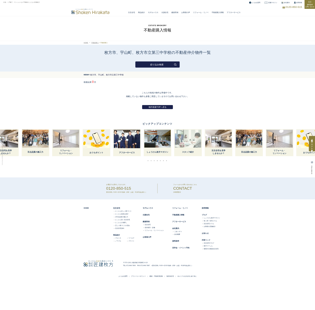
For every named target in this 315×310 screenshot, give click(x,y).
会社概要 (177, 234)
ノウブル (118, 241)
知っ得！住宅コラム (210, 221)
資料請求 (175, 241)
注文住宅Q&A (119, 228)
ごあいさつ (178, 231)
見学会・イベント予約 (180, 248)
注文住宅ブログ (209, 243)
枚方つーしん (208, 246)
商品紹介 (141, 12)
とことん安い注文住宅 (122, 220)
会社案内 (287, 2)
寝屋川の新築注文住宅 (211, 249)
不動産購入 (95, 43)
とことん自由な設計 (121, 214)
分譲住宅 (164, 12)
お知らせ (205, 233)
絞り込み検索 (157, 64)
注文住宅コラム (209, 223)
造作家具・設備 (150, 227)
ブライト (131, 241)
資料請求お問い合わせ (309, 6)
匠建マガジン (272, 2)
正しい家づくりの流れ (122, 225)
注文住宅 (131, 12)
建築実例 (174, 12)
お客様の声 (185, 12)
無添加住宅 (170, 276)
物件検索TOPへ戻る (157, 107)
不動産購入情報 (218, 12)
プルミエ (118, 238)
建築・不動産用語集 (156, 276)
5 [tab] (161, 160)
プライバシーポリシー (138, 276)
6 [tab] (164, 160)
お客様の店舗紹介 (210, 226)
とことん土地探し (121, 222)
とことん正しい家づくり (123, 211)
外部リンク (206, 240)
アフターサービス (234, 12)
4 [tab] (158, 160)
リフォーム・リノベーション (154, 230)
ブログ (204, 215)
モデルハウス (148, 208)
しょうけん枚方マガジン (212, 218)
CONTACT (182, 188)
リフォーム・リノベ (201, 12)
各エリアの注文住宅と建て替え (187, 276)
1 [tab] (148, 160)
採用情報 (299, 2)
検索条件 (87, 75)
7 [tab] (167, 160)
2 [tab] (151, 160)
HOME (86, 43)
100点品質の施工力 (121, 217)
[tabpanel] (157, 142)
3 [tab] (155, 160)
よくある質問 (255, 2)
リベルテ (131, 238)
